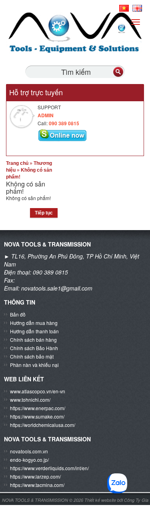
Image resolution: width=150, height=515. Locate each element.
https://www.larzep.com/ (35, 476)
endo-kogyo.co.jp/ (29, 459)
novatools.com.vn (29, 451)
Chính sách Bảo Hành (34, 348)
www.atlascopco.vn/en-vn (37, 391)
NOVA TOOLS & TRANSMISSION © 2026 (42, 500)
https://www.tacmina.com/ (37, 484)
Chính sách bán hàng (33, 339)
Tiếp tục (44, 213)
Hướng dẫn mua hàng (34, 322)
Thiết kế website (100, 500)
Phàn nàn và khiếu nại (34, 364)
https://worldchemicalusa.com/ (42, 424)
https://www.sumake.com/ (37, 416)
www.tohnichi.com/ (30, 399)
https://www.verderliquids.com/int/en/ (49, 468)
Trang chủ (17, 163)
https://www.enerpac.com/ (37, 408)
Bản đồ (18, 314)
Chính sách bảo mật (32, 356)
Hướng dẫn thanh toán (34, 331)
